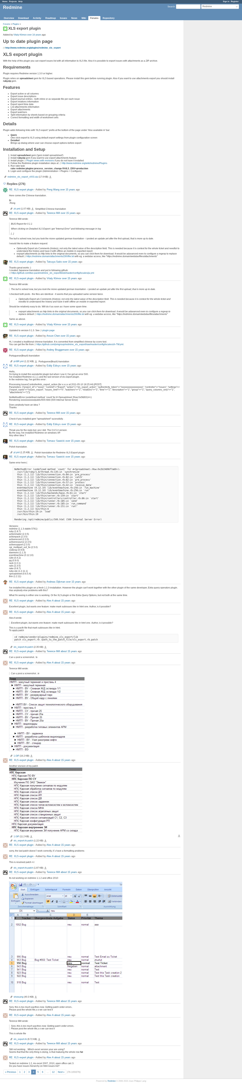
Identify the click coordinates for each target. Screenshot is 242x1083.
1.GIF (16, 755)
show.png (18, 997)
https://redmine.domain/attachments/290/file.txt (50, 256)
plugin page (48, 330)
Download (23, 18)
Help (20, 1)
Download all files (179, 835)
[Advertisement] (203, 79)
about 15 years (62, 600)
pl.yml (17, 452)
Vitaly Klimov (20, 34)
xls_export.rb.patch (23, 647)
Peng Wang (53, 189)
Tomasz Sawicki (56, 440)
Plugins (15, 24)
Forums (94, 18)
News (74, 18)
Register (235, 1)
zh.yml (17, 208)
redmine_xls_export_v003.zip (23, 176)
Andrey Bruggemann (58, 349)
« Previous (10, 1072)
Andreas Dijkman (56, 581)
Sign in (226, 1)
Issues (63, 18)
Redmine (112, 1081)
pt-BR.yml (19, 361)
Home (5, 1)
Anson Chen (53, 335)
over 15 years (67, 189)
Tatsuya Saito (54, 261)
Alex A (50, 600)
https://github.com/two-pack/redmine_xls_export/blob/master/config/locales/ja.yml (52, 273)
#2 (33, 862)
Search (171, 6)
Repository (109, 18)
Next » (61, 1072)
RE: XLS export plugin (21, 189)
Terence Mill (53, 213)
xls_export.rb (20, 1039)
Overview (9, 18)
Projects (13, 1)
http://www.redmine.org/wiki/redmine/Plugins (84, 163)
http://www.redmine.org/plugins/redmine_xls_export (33, 47)
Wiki (83, 18)
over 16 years (34, 34)
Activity (37, 18)
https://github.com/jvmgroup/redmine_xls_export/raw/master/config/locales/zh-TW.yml (79, 344)
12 (53, 1072)
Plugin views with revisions (40, 160)
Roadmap (50, 18)
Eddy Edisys (54, 365)
